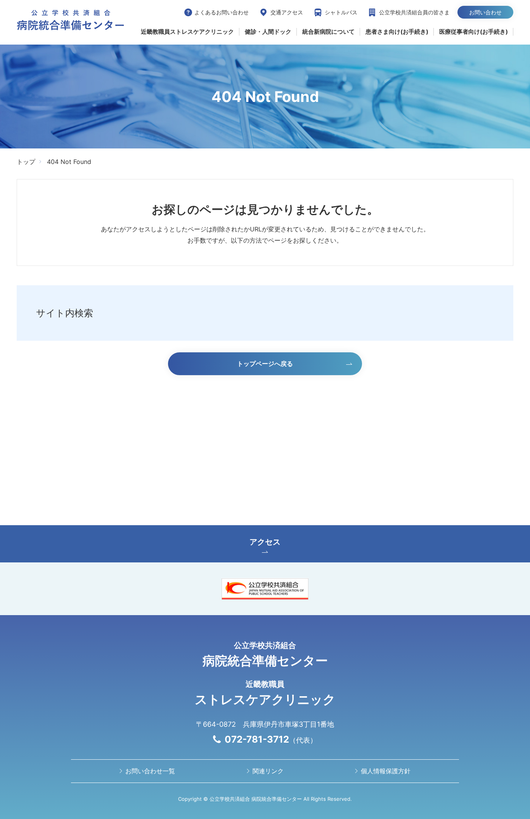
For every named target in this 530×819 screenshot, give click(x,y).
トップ (26, 162)
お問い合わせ (485, 12)
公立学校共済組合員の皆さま (414, 12)
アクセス (265, 542)
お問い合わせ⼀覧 (150, 771)
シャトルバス (341, 12)
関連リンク (268, 771)
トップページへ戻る (265, 363)
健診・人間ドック (268, 31)
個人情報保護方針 (385, 771)
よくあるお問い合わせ (221, 12)
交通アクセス (286, 12)
